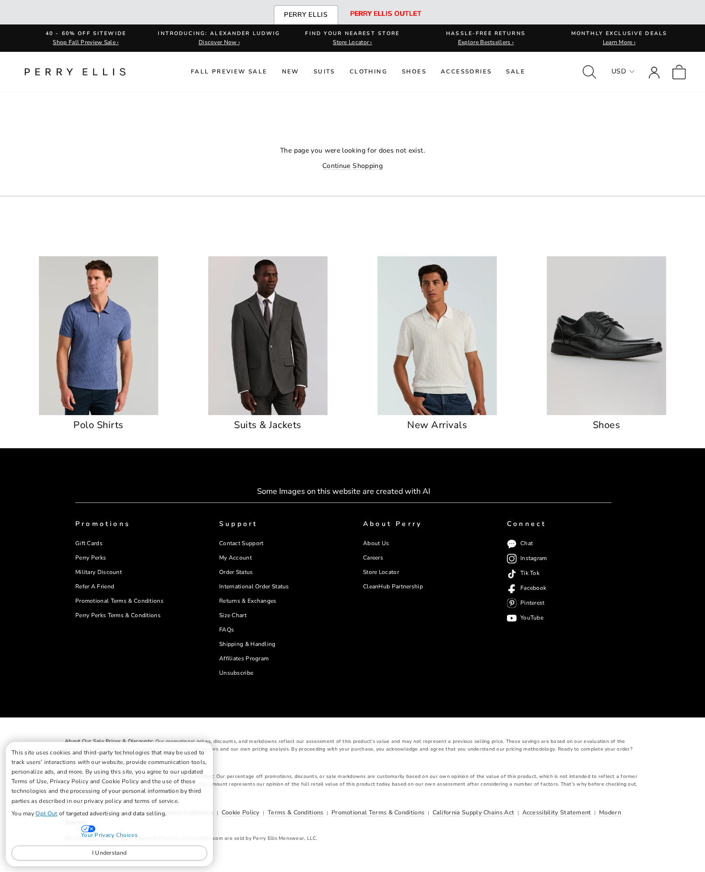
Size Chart (233, 615)
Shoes (414, 71)
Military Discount (98, 572)
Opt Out (46, 813)
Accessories (466, 71)
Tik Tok (530, 573)
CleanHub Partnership (393, 586)
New (290, 71)
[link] (679, 72)
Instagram (533, 558)
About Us (376, 543)
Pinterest (532, 603)
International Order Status (254, 586)
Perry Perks (90, 557)
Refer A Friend (94, 586)
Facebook (533, 588)
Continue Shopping (352, 165)
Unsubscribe (236, 673)
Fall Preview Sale (229, 71)
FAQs (226, 629)
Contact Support (241, 543)
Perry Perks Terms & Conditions (118, 615)
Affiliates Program (244, 658)
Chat (526, 544)
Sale (515, 71)
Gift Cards (89, 543)
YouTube (531, 618)
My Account (235, 557)
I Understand (109, 853)
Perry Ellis (306, 14)
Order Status (236, 572)
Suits (324, 71)
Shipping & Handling (247, 644)
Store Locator (381, 572)
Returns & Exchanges (248, 601)
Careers (373, 557)
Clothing (369, 71)
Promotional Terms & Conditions (119, 601)
